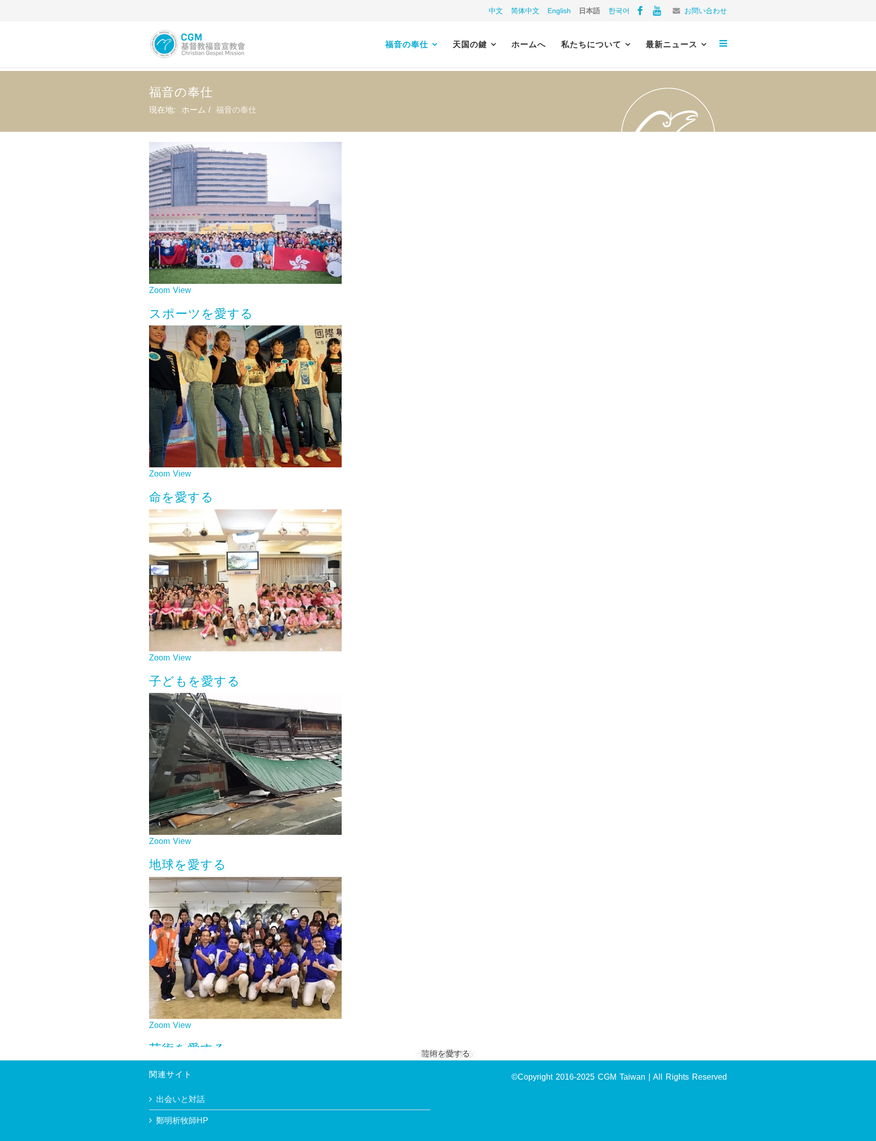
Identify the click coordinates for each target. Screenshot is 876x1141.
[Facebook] (640, 11)
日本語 (589, 11)
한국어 (619, 11)
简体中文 (525, 11)
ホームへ (529, 44)
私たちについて (591, 44)
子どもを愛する (194, 681)
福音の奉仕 (406, 44)
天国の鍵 (470, 44)
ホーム (193, 109)
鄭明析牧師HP (182, 1120)
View (182, 290)
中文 (496, 11)
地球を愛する (188, 864)
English (559, 11)
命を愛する (181, 497)
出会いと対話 (180, 1099)
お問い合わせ (705, 11)
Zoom (159, 290)
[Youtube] (657, 11)
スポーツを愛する (201, 313)
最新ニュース (672, 44)
